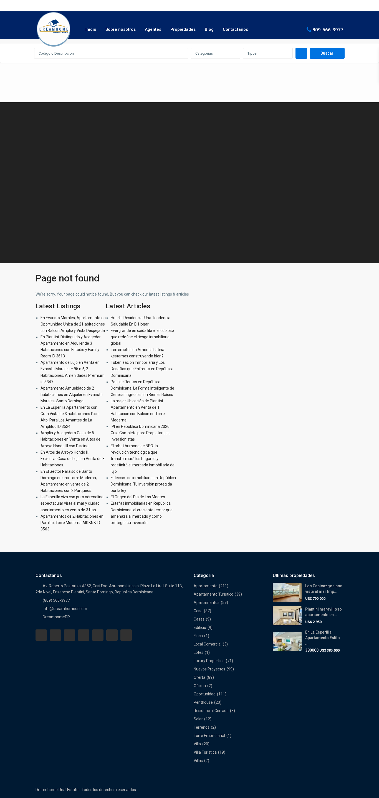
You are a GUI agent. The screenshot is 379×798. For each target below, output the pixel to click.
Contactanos (235, 29)
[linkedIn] (83, 635)
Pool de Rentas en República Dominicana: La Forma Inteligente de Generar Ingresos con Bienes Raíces (142, 388)
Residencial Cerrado (211, 710)
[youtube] (112, 635)
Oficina (200, 685)
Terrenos (201, 727)
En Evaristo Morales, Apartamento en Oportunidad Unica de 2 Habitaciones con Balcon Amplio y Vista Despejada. (73, 324)
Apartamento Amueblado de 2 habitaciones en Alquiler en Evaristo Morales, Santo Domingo (72, 394)
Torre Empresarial (209, 735)
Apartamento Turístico (213, 594)
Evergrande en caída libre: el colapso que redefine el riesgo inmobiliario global (142, 336)
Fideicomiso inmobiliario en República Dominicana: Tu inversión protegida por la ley (143, 484)
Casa (198, 611)
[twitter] (69, 635)
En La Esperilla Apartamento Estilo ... (322, 637)
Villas (198, 760)
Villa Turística (205, 752)
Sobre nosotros (120, 29)
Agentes (153, 29)
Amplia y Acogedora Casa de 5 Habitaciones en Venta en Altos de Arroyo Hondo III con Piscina (70, 439)
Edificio (200, 627)
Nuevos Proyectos (209, 669)
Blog (209, 29)
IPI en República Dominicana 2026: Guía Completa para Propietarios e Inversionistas (141, 432)
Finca (198, 636)
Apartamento (206, 586)
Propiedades (183, 29)
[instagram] (126, 635)
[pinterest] (97, 635)
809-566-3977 (327, 29)
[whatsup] (55, 635)
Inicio (90, 29)
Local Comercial (207, 644)
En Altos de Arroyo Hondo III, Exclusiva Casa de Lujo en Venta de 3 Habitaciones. (73, 458)
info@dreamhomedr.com (65, 608)
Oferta (199, 677)
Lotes (198, 652)
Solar (198, 719)
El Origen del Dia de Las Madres (138, 497)
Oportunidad (205, 694)
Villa (197, 744)
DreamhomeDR (56, 617)
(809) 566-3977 (56, 600)
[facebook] (41, 635)
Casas (199, 619)
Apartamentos (206, 602)
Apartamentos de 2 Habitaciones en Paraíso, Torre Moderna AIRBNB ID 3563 (72, 522)
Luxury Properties (209, 661)
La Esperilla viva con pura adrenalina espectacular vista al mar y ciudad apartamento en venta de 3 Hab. (72, 503)
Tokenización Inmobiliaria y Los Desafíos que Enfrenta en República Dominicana (142, 368)
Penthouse (203, 702)
